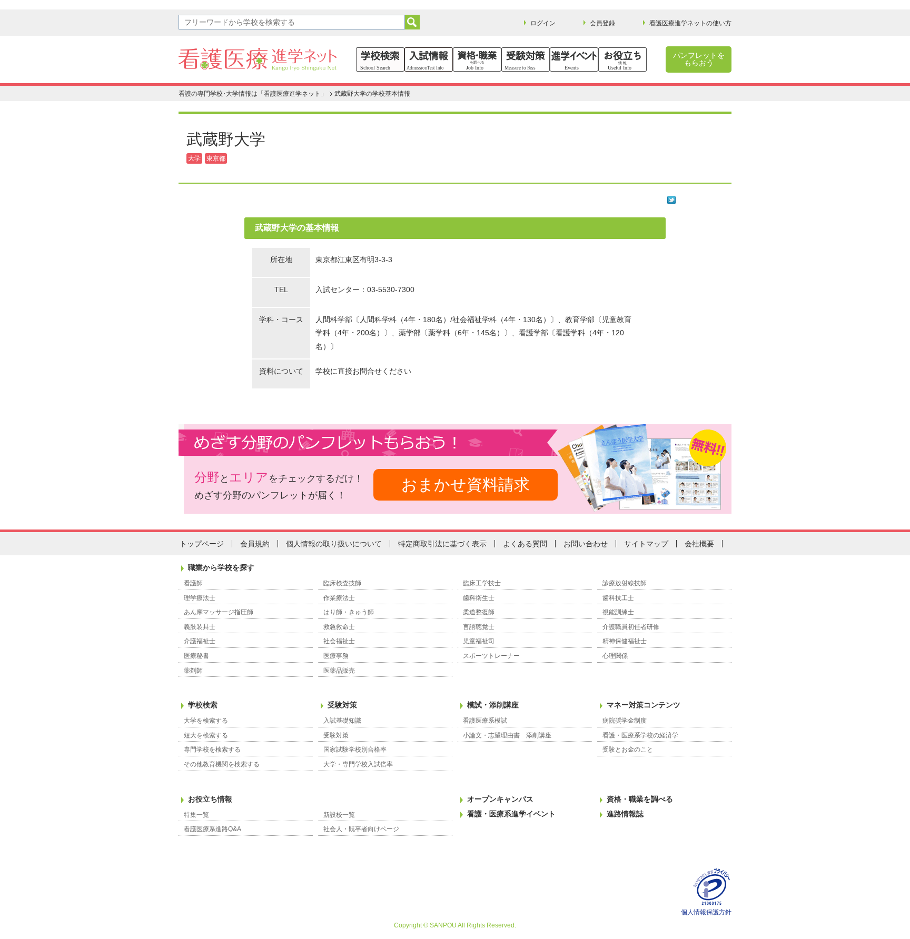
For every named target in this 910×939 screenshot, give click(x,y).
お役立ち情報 (210, 799)
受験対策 (342, 705)
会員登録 (602, 23)
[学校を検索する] (380, 59)
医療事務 (336, 656)
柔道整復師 (478, 612)
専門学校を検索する (212, 749)
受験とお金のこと (627, 749)
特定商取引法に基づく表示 (442, 543)
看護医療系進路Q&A (212, 829)
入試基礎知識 (342, 720)
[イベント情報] (574, 59)
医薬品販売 (339, 670)
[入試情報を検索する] (428, 59)
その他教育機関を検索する (222, 764)
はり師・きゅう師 (348, 612)
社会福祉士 (339, 641)
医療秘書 (196, 656)
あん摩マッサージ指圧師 (218, 612)
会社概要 (699, 543)
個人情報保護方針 (706, 912)
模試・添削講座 (493, 705)
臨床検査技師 (342, 583)
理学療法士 (199, 598)
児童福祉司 (478, 641)
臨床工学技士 (482, 583)
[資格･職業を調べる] (477, 59)
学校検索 (202, 705)
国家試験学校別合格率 (355, 749)
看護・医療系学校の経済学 (640, 735)
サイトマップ (646, 543)
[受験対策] (525, 59)
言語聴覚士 (478, 627)
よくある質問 (525, 543)
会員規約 (255, 543)
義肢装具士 (199, 627)
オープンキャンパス (500, 799)
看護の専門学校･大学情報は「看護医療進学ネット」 (253, 93)
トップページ (202, 543)
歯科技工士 (618, 598)
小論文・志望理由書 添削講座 (507, 735)
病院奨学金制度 (624, 720)
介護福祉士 (199, 641)
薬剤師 (193, 670)
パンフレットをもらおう (699, 59)
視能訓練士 (618, 612)
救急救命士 (339, 627)
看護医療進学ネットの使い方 (690, 23)
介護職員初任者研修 (630, 627)
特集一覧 (196, 814)
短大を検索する (206, 735)
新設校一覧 (339, 814)
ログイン (543, 23)
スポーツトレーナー (491, 656)
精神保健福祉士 (624, 641)
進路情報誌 (625, 814)
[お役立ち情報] (622, 59)
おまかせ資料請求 (465, 484)
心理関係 (615, 656)
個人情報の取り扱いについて (334, 543)
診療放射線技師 (624, 583)
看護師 (193, 583)
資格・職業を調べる (640, 799)
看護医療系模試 (485, 720)
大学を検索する (206, 720)
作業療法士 (339, 598)
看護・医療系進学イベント (511, 814)
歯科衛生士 (478, 598)
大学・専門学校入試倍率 (358, 764)
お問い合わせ (585, 543)
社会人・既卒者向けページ (361, 829)
